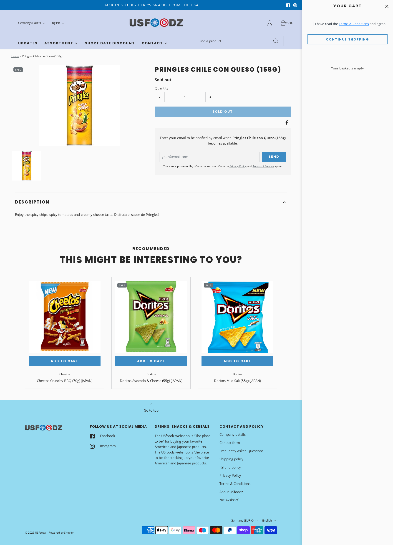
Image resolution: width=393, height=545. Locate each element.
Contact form (229, 442)
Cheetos (64, 374)
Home (15, 56)
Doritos (151, 374)
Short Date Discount (110, 43)
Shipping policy (231, 459)
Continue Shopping (347, 39)
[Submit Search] (276, 41)
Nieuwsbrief (228, 500)
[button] (26, 165)
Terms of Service (263, 166)
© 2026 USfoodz (35, 533)
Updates (28, 43)
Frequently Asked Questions (241, 450)
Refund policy (230, 467)
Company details (232, 434)
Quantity (161, 88)
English (55, 23)
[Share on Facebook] (286, 122)
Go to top (151, 410)
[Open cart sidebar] (386, 6)
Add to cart (64, 361)
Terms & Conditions (354, 24)
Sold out (222, 111)
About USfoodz (231, 491)
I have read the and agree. (350, 24)
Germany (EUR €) (30, 23)
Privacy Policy (238, 166)
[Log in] (272, 23)
